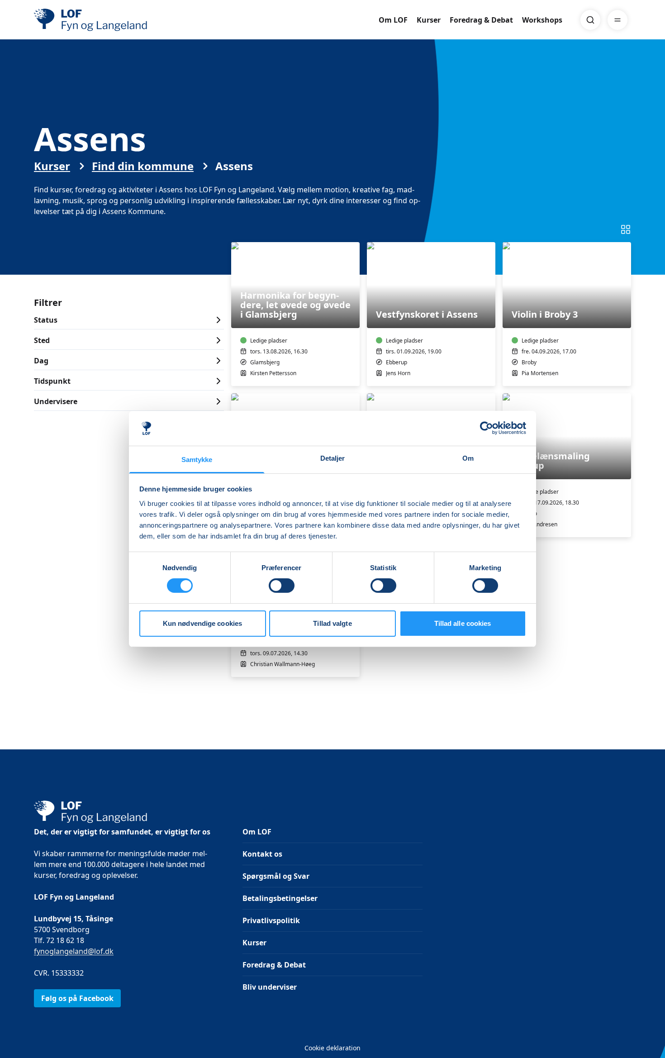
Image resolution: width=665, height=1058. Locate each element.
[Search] (590, 20)
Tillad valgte (332, 623)
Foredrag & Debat (481, 20)
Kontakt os (262, 854)
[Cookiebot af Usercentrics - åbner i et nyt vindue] (486, 428)
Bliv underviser (269, 987)
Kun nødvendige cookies (202, 623)
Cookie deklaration (332, 1048)
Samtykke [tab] (197, 459)
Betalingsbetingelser (280, 898)
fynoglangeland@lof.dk (74, 951)
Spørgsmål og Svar (275, 876)
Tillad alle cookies (462, 623)
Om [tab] (468, 458)
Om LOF (393, 20)
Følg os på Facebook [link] (77, 998)
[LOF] (100, 20)
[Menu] (617, 20)
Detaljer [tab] (332, 458)
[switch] (281, 585)
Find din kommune (143, 166)
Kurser (429, 20)
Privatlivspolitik (271, 920)
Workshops (542, 20)
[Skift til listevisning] (625, 229)
